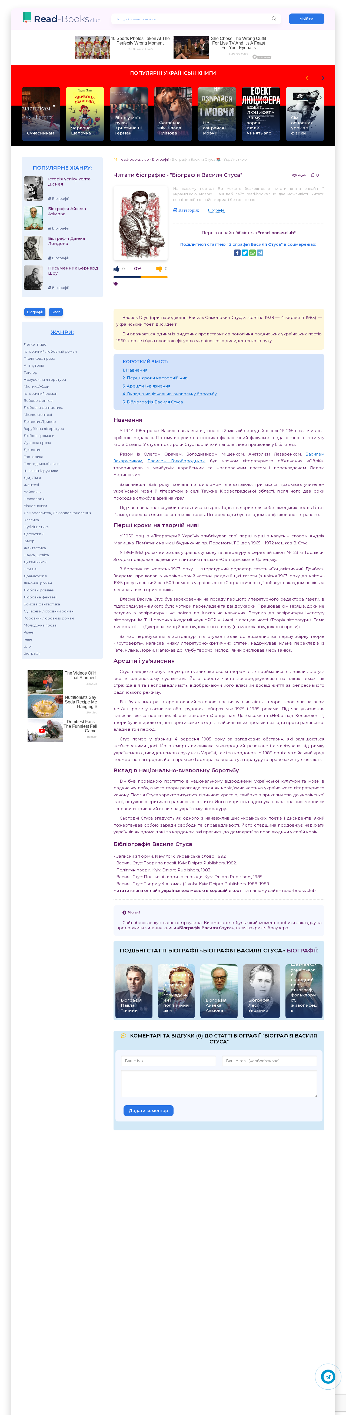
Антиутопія (34, 365)
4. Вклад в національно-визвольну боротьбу (169, 393)
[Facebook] (237, 253)
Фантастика (35, 548)
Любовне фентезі (40, 597)
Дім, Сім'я (32, 478)
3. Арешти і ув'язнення (146, 386)
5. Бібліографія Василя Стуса (152, 402)
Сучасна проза (37, 442)
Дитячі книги (35, 562)
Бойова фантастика (42, 604)
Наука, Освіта (36, 555)
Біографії (35, 312)
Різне (29, 632)
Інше (28, 639)
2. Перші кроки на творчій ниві (155, 377)
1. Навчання (134, 370)
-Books (67, 18)
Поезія (30, 569)
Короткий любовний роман (49, 618)
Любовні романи (39, 435)
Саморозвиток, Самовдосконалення (57, 513)
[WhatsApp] (252, 253)
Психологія (34, 499)
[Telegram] (260, 253)
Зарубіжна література (44, 428)
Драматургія (35, 576)
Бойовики (33, 492)
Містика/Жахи (36, 386)
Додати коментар (148, 1110)
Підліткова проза (39, 358)
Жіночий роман (38, 583)
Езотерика (33, 456)
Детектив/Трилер (40, 421)
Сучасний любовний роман (49, 611)
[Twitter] (245, 253)
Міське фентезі (38, 414)
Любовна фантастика (43, 407)
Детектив (32, 449)
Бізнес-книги (35, 506)
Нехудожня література (45, 379)
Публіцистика (36, 527)
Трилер (30, 372)
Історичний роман (40, 393)
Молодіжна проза (40, 625)
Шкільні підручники (41, 471)
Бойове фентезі (38, 400)
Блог (56, 312)
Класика (31, 520)
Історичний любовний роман (50, 351)
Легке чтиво (35, 344)
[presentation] (308, 77)
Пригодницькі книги (41, 463)
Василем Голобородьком (176, 460)
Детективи (34, 534)
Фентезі (31, 485)
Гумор (29, 541)
